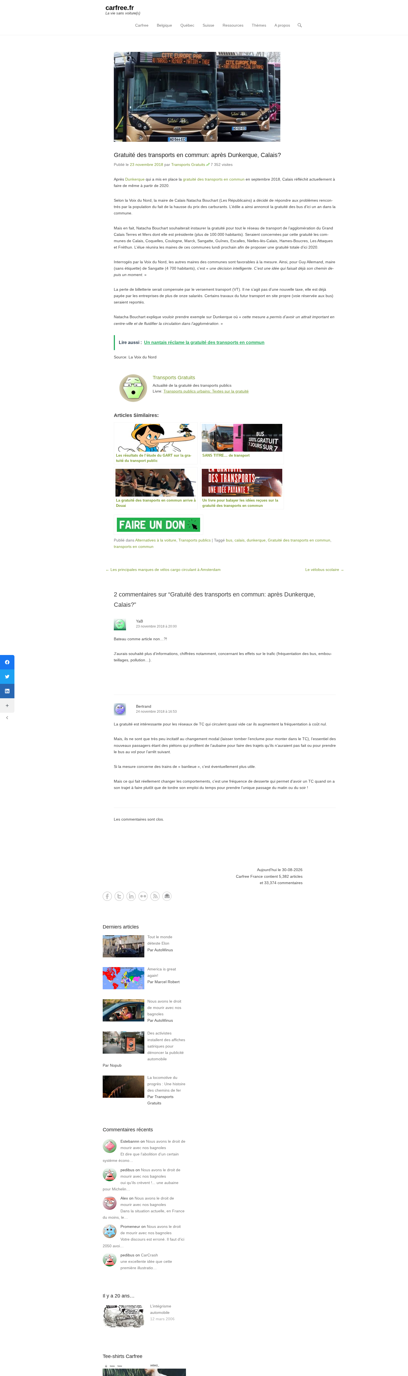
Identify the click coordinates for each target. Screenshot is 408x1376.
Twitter (119, 896)
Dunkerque (135, 179)
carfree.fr (119, 7)
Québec (187, 25)
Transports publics (194, 540)
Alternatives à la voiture (155, 540)
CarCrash (149, 1255)
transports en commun (133, 546)
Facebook (107, 896)
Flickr (143, 896)
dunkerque (256, 540)
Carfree (141, 25)
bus (229, 540)
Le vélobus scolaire (324, 569)
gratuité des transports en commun (214, 179)
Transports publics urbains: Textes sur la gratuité (206, 391)
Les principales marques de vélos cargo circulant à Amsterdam (163, 569)
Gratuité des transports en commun (299, 540)
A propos (282, 25)
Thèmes (259, 25)
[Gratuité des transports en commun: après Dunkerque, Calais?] (225, 97)
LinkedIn (131, 896)
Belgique (164, 25)
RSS (155, 896)
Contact (167, 896)
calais (240, 540)
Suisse (208, 25)
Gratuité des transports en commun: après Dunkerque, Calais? (197, 154)
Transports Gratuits (188, 164)
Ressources (233, 25)
